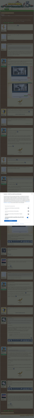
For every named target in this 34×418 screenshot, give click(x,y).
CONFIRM (10, 220)
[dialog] (17, 209)
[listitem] (17, 206)
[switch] (28, 208)
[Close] (32, 194)
